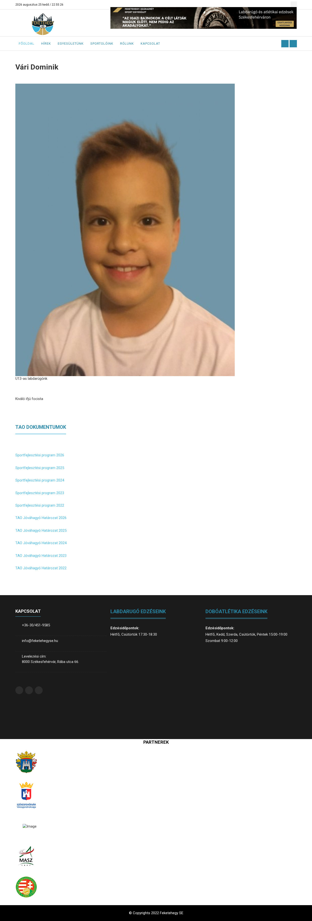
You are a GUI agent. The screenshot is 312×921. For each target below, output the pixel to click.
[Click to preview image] (125, 229)
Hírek (46, 43)
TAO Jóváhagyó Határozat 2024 (41, 543)
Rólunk (127, 43)
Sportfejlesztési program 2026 (39, 455)
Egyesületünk (71, 43)
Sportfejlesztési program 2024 (39, 480)
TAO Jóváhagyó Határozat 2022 (41, 568)
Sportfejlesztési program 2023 (39, 493)
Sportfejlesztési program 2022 (39, 505)
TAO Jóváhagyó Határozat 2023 (41, 555)
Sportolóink (101, 43)
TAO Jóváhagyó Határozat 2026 (41, 518)
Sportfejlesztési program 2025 (39, 468)
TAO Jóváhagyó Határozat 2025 (41, 530)
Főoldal (26, 43)
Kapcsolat (150, 43)
